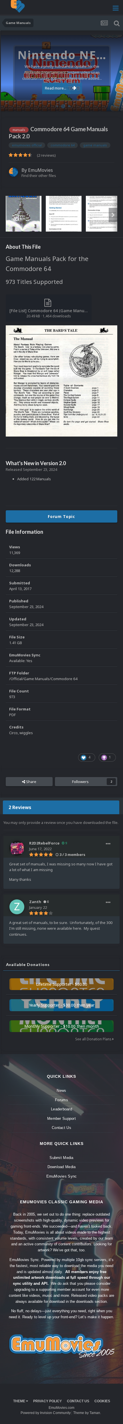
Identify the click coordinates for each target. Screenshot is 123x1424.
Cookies (102, 1401)
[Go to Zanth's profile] (17, 907)
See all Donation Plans (93, 1039)
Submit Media (61, 1158)
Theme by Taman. (87, 1413)
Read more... (55, 88)
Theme (19, 1401)
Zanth (35, 901)
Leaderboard (61, 1109)
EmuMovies (40, 170)
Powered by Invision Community (46, 1413)
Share (30, 781)
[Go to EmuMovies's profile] (13, 172)
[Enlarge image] (61, 380)
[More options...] (108, 844)
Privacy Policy (47, 1401)
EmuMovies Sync (61, 1176)
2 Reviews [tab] (20, 807)
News (61, 1090)
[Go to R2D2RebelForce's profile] (17, 848)
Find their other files (38, 175)
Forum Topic (61, 516)
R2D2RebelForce (44, 843)
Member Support (61, 1118)
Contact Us (61, 1128)
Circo (112, 104)
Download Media (61, 1167)
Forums (61, 1100)
